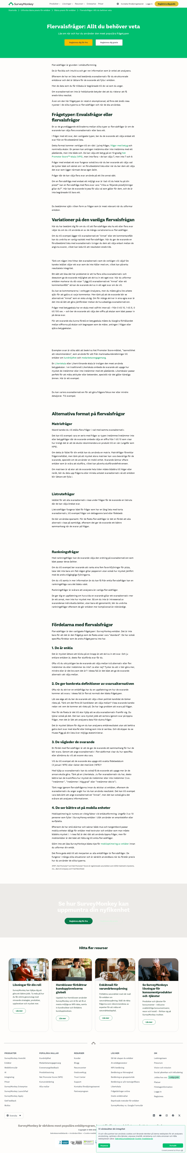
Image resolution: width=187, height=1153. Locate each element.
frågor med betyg (119, 145)
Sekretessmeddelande (125, 1139)
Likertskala (60, 363)
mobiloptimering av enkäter (115, 843)
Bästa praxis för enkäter (65, 10)
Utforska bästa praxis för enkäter (35, 10)
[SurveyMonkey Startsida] (21, 4)
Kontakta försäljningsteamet (132, 4)
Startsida (13, 10)
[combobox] (13, 1115)
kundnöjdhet (70, 357)
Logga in (149, 4)
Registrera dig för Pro (78, 42)
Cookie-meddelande (144, 1139)
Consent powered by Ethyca (171, 1150)
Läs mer (19, 1011)
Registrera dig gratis (166, 4)
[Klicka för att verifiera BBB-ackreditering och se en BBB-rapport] (63, 1144)
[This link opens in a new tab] (154, 1115)
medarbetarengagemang (94, 357)
